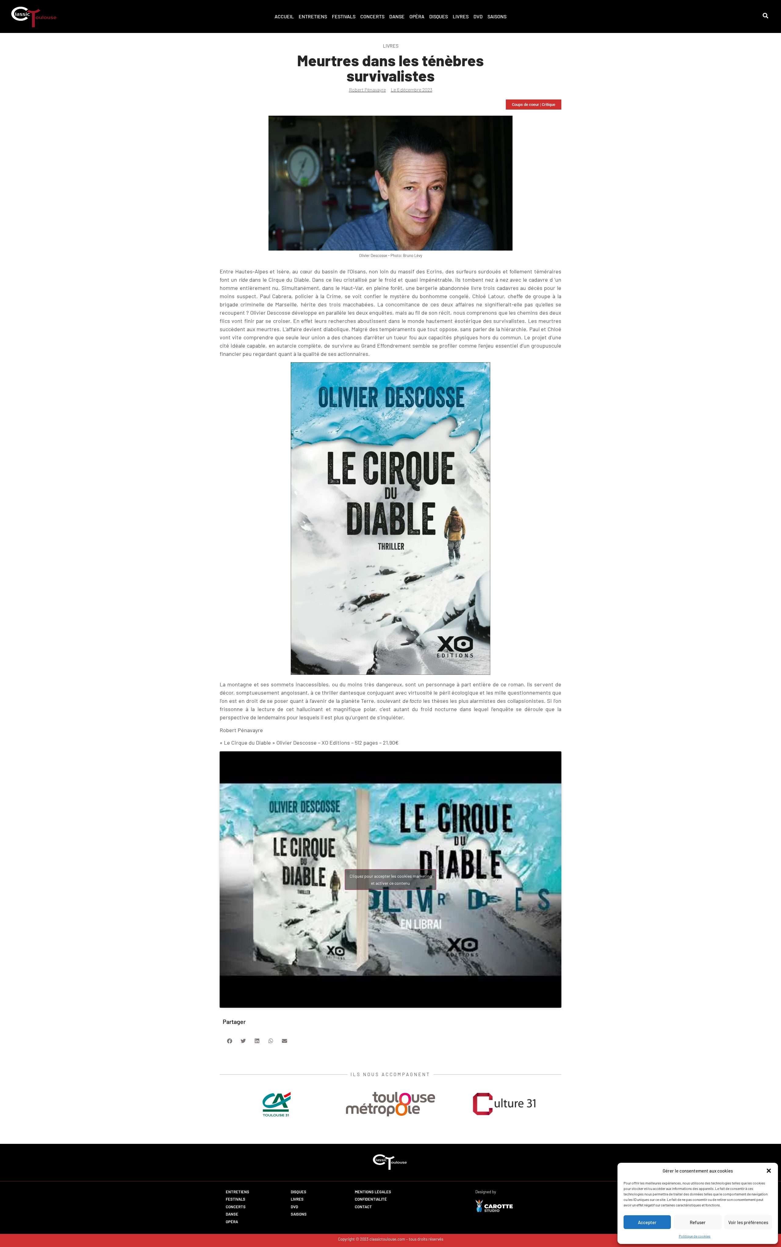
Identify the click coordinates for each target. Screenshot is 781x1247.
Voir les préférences (748, 1222)
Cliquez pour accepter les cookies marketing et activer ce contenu (391, 879)
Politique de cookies (695, 1236)
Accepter (647, 1222)
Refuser (698, 1222)
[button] (769, 1171)
